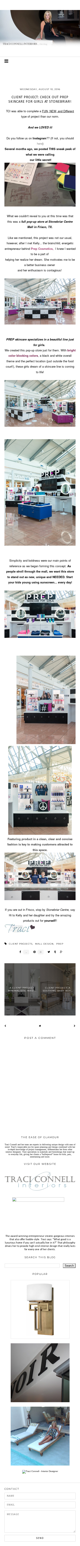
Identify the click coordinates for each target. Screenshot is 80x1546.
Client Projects (20, 943)
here (39, 143)
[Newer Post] (5, 1025)
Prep (59, 943)
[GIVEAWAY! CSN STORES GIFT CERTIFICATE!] (40, 1338)
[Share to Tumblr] (54, 952)
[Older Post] (75, 1025)
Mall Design (44, 943)
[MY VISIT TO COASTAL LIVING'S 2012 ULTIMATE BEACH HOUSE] (40, 1465)
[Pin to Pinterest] (33, 952)
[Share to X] (47, 952)
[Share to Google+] (60, 952)
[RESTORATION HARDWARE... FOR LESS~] (40, 1401)
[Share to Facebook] (19, 952)
